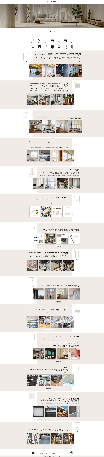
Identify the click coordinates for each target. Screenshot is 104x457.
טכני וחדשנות (61, 1)
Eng (26, 1)
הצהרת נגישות (53, 452)
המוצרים (68, 1)
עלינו (73, 1)
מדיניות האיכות (53, 453)
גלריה (43, 1)
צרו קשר (30, 1)
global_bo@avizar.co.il (43, 453)
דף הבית (78, 1)
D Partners (37, 1)
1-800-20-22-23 (43, 452)
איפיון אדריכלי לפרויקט (63, 452)
